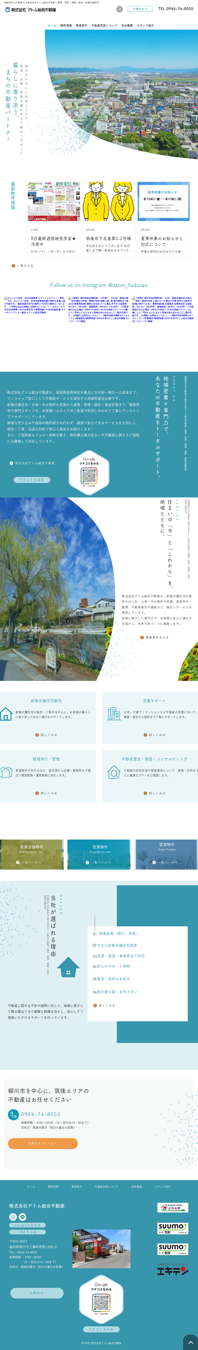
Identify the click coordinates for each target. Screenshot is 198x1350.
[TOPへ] (190, 1342)
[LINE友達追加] (22, 1217)
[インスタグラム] (119, 9)
